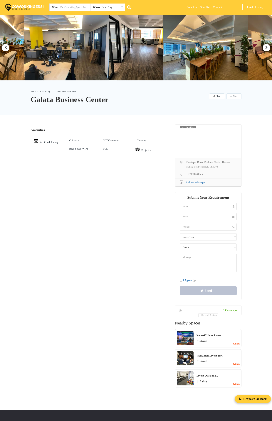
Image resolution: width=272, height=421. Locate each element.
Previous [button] (5, 47)
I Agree (187, 280)
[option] (68, 47)
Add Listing (256, 7)
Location (192, 7)
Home (33, 91)
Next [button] (266, 47)
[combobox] (107, 8)
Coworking (45, 91)
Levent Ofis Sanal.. (207, 375)
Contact (217, 7)
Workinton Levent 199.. (210, 355)
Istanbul (202, 341)
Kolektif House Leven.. (209, 335)
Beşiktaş (203, 381)
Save (235, 96)
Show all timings (209, 315)
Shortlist (205, 7)
